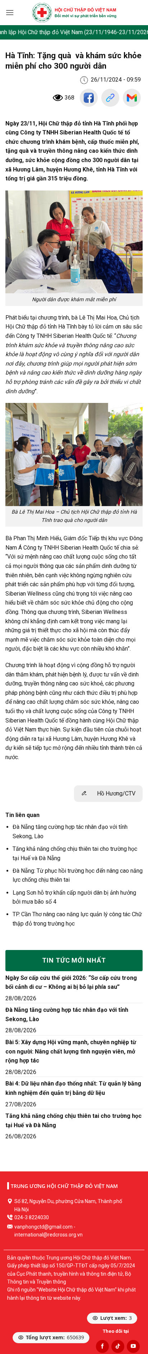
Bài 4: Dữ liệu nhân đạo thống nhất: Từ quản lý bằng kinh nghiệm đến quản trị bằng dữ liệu (73, 1088)
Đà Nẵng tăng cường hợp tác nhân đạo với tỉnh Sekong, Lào (66, 1014)
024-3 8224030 (31, 1217)
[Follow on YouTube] (133, 1346)
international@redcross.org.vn (48, 1235)
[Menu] (9, 12)
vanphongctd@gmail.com (43, 1227)
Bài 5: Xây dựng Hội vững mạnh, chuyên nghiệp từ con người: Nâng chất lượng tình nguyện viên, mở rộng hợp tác (70, 1051)
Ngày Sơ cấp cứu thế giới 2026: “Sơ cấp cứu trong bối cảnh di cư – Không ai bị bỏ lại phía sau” (71, 982)
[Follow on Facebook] (102, 1346)
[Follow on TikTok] (117, 1346)
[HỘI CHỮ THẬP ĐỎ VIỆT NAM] (74, 13)
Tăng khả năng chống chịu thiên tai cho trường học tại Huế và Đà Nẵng (73, 1120)
